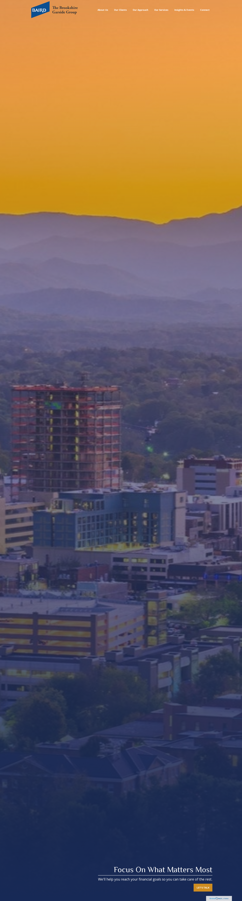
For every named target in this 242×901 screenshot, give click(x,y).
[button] (102, 10)
